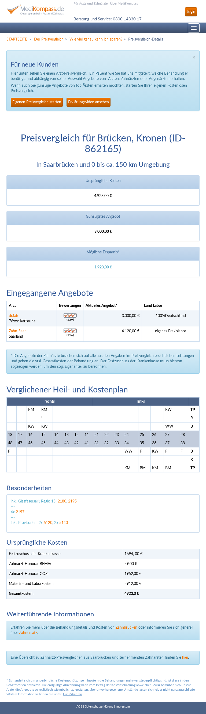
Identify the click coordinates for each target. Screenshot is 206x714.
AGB (79, 706)
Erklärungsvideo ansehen (88, 102)
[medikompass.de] (35, 9)
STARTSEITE (16, 39)
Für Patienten (72, 694)
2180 (62, 501)
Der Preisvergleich (49, 39)
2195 (72, 501)
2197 (20, 512)
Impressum (123, 706)
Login (191, 12)
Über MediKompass (124, 3)
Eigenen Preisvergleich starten (36, 102)
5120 (48, 523)
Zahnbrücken (126, 627)
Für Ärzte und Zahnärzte (90, 3)
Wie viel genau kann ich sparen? (95, 39)
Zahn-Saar (17, 331)
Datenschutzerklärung (99, 706)
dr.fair (13, 316)
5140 (63, 523)
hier (185, 658)
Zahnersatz (28, 633)
